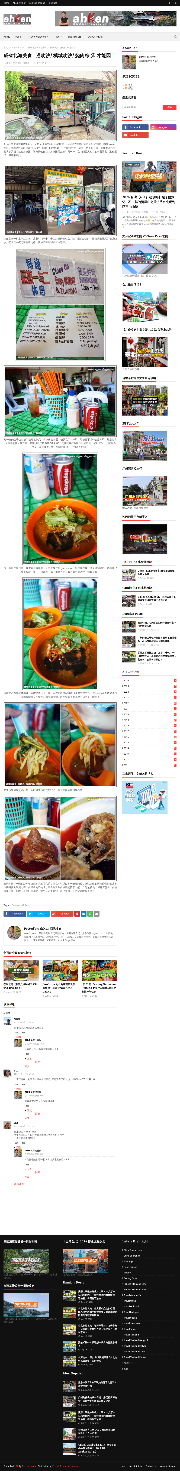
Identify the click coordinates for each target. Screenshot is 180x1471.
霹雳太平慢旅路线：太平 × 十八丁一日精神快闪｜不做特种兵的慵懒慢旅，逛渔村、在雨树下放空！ (157, 656)
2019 (150, 720)
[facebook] (169, 3)
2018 (150, 725)
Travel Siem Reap (132, 1323)
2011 (150, 765)
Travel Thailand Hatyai (135, 1346)
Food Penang (130, 1267)
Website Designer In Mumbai (65, 1466)
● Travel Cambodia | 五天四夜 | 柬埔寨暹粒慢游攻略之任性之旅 (157, 598)
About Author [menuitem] (95, 36)
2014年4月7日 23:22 (25, 1126)
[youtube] (135, 135)
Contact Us (151, 1466)
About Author (19, 3)
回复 (17, 1033)
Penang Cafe (130, 1278)
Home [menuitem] (7, 36)
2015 (150, 742)
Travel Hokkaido (132, 1306)
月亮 (16, 1123)
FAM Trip (128, 1261)
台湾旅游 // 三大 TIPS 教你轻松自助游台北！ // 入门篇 (96, 1431)
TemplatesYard (29, 1466)
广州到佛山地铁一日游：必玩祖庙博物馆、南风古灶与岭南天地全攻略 (157, 639)
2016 (150, 737)
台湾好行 (128, 1363)
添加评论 (19, 1184)
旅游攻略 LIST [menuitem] (75, 36)
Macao (127, 1272)
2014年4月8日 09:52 (35, 1096)
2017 (150, 731)
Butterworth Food (17, 47)
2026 (150, 680)
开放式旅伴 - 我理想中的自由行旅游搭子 (97, 1344)
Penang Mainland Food (135, 1289)
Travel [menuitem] (56, 36)
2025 (150, 686)
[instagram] (174, 3)
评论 (130, 88)
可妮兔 (17, 1019)
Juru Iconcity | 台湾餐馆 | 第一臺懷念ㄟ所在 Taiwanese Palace (60, 988)
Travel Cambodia (132, 1295)
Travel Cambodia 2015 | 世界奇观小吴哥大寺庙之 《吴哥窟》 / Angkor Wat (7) (97, 1448)
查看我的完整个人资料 (148, 61)
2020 (150, 714)
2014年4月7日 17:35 (35, 1044)
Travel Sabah (130, 1317)
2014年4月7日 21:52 (25, 1074)
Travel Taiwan (130, 1329)
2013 (150, 754)
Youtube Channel (37, 3)
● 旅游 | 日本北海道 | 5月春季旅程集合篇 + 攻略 (156, 572)
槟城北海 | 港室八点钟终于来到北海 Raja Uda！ (20, 986)
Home (6, 3)
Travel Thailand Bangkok (136, 1340)
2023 (150, 697)
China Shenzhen (132, 1255)
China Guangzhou (133, 1250)
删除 (23, 1033)
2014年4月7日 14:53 (25, 1022)
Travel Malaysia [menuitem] (37, 36)
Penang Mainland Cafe (135, 1284)
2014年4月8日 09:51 (35, 1154)
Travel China (130, 1301)
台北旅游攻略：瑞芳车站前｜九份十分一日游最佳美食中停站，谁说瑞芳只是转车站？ (97, 1329)
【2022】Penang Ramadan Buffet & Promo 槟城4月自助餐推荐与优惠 (99, 988)
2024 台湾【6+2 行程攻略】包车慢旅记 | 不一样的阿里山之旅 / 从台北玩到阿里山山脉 (148, 202)
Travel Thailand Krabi (134, 1351)
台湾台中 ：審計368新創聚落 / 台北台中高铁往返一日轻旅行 (97, 1359)
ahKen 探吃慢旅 (13, 63)
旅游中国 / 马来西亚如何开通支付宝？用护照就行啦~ (157, 624)
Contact (53, 3)
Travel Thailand (131, 1334)
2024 (150, 691)
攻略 (126, 1369)
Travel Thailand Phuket (135, 1357)
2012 (150, 759)
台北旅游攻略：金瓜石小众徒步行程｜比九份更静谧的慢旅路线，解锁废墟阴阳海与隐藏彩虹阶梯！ (97, 1312)
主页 (6, 47)
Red (16, 1071)
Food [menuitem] (18, 36)
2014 (150, 748)
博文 (130, 85)
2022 (150, 703)
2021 (150, 708)
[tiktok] (163, 135)
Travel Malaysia (131, 1312)
